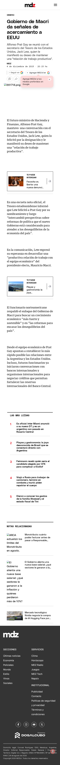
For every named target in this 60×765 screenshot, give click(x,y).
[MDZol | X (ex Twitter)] (41, 724)
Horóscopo (37, 660)
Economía (8, 660)
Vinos (6, 678)
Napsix (35, 678)
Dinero (10, 15)
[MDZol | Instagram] (26, 724)
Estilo (6, 674)
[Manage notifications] (52, 751)
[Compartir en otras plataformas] (16, 79)
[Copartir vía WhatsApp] (10, 79)
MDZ (9, 64)
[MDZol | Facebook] (18, 724)
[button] (55, 5)
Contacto (36, 696)
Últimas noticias (11, 656)
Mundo (7, 669)
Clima (34, 656)
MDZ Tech (36, 674)
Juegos (35, 669)
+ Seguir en (14, 73)
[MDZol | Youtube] (34, 724)
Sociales (7, 683)
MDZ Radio (37, 665)
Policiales (8, 665)
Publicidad (37, 691)
